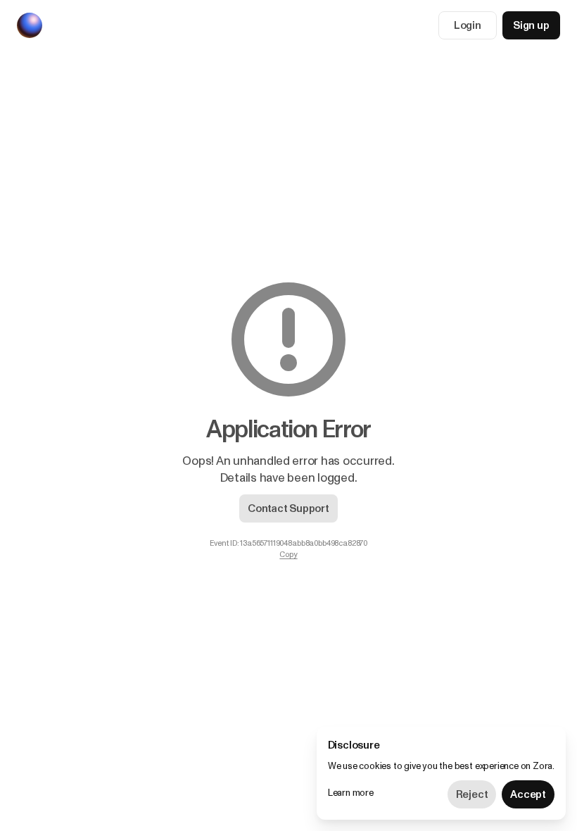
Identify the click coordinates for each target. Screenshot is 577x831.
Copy (288, 555)
